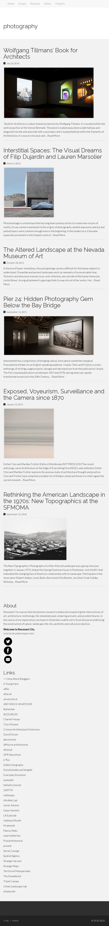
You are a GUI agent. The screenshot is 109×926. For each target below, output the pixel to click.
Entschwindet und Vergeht (17, 769)
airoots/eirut (10, 699)
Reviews (35, 3)
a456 (6, 688)
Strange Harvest (12, 860)
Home (11, 3)
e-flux (6, 759)
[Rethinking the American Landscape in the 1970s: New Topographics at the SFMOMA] (54, 539)
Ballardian (9, 709)
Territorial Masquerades (17, 871)
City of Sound (10, 724)
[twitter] (54, 641)
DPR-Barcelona (12, 754)
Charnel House (11, 719)
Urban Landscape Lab (15, 886)
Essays (22, 3)
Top (7, 920)
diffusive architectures (15, 744)
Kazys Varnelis (11, 810)
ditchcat (7, 749)
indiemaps (9, 795)
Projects (60, 3)
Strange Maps (11, 866)
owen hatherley (11, 835)
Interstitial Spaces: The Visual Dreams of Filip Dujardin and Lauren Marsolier (52, 153)
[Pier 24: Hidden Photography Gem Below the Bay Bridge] (54, 336)
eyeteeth (8, 780)
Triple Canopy (11, 881)
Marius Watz (10, 830)
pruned (7, 845)
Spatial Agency (11, 855)
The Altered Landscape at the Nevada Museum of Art (53, 253)
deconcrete (9, 739)
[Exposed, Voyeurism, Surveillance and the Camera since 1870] (54, 433)
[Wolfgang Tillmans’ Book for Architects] (54, 92)
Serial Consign (11, 850)
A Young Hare (10, 683)
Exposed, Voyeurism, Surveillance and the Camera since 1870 (53, 394)
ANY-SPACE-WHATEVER (17, 704)
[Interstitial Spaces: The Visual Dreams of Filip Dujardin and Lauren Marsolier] (54, 192)
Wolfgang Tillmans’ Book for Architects (40, 53)
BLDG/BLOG (10, 714)
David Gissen (10, 734)
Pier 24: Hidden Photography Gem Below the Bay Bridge (48, 302)
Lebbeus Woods (12, 820)
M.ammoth (9, 825)
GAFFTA (8, 790)
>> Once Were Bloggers (16, 678)
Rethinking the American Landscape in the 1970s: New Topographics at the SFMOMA (54, 501)
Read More (53, 135)
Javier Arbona (11, 805)
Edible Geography (13, 764)
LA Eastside (9, 815)
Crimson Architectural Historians (21, 729)
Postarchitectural (13, 840)
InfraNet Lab (10, 800)
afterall (7, 694)
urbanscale (9, 891)
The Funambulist (12, 876)
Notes (47, 3)
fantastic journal (12, 785)
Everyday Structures (14, 774)
